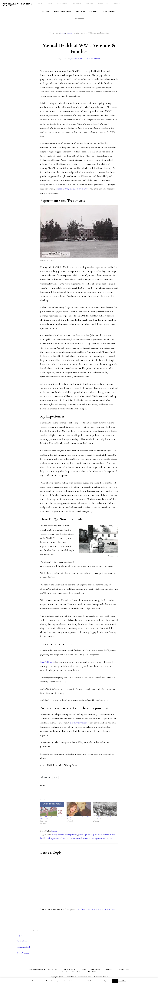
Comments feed (23, 947)
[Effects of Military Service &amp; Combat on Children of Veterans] (52, 809)
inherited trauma (102, 834)
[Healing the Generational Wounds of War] (79, 809)
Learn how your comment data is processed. (96, 909)
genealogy (82, 834)
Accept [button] (115, 981)
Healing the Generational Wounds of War (79, 817)
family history (58, 834)
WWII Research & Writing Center (17, 5)
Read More (122, 981)
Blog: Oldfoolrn (47, 662)
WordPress (98, 976)
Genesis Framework (84, 976)
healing (91, 834)
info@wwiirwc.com (78, 722)
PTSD (72, 838)
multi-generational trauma (57, 838)
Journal (54, 831)
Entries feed (22, 941)
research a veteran (83, 838)
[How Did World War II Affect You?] (105, 809)
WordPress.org (23, 953)
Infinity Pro (69, 976)
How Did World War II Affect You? (103, 817)
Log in (19, 935)
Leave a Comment (93, 58)
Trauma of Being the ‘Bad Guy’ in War (71, 188)
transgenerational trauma (102, 838)
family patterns (71, 834)
